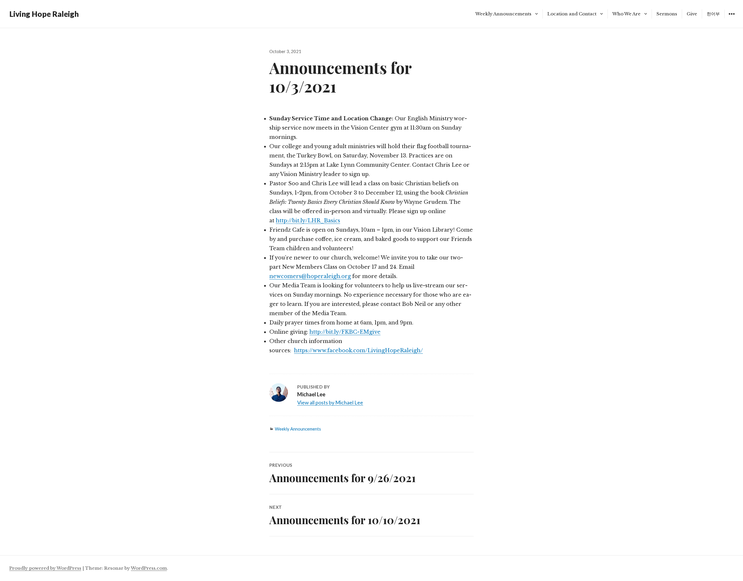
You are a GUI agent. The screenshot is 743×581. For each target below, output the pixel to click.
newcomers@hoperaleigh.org (310, 276)
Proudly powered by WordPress (45, 568)
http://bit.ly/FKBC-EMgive (344, 332)
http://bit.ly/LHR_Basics (308, 220)
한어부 (713, 14)
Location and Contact (571, 14)
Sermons (667, 14)
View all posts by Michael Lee (330, 402)
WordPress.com (149, 568)
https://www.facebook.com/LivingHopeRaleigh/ (358, 350)
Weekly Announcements (503, 14)
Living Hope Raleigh (44, 14)
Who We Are (626, 14)
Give (692, 14)
